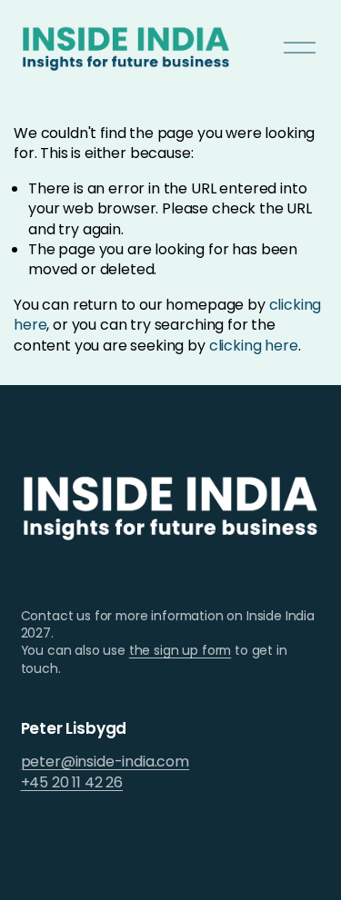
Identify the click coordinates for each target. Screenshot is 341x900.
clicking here (253, 345)
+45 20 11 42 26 (72, 783)
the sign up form (180, 650)
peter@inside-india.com (105, 762)
